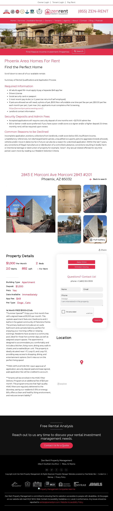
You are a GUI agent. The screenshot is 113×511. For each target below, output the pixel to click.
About (75, 21)
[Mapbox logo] (62, 384)
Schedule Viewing (82, 267)
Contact (83, 21)
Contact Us (102, 474)
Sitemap (50, 477)
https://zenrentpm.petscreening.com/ (25, 108)
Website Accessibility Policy (71, 502)
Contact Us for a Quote (56, 445)
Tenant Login (58, 2)
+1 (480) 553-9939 (85, 281)
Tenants (57, 21)
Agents (67, 21)
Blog (91, 21)
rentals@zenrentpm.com (50, 502)
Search (80, 51)
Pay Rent (71, 2)
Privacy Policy (61, 477)
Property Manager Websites (65, 474)
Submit (98, 320)
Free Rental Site (90, 474)
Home (13, 21)
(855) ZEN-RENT (93, 11)
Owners (48, 21)
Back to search (100, 179)
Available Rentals (34, 21)
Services (21, 21)
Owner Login (43, 2)
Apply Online (82, 262)
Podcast (99, 21)
